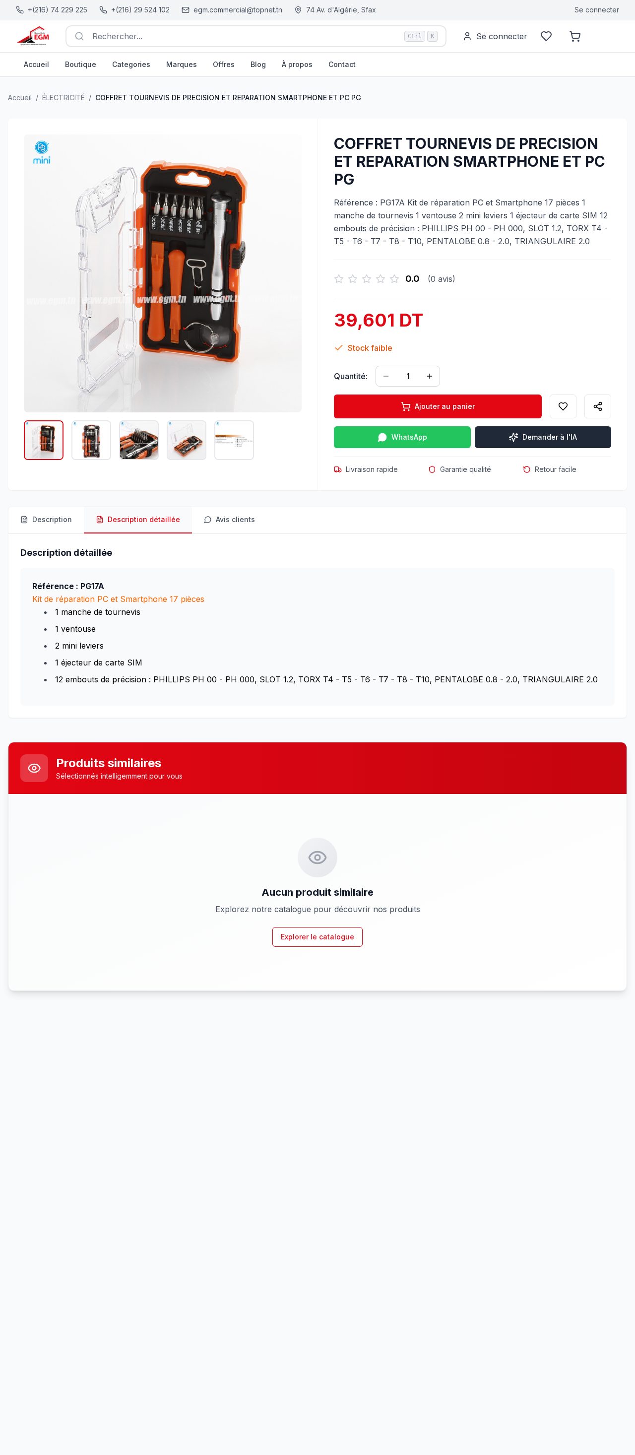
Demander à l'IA (549, 437)
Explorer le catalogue (317, 936)
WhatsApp (409, 437)
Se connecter (596, 9)
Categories (131, 64)
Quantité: (351, 376)
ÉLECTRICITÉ (63, 97)
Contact (342, 64)
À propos (297, 64)
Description (52, 519)
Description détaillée (144, 519)
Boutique (80, 64)
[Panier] (575, 36)
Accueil (36, 64)
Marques (181, 64)
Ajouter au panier (445, 406)
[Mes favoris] (546, 36)
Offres (224, 64)
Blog (258, 64)
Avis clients (235, 519)
